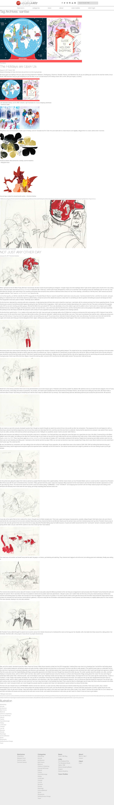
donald (37, 696)
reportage (13, 697)
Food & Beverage (5, 721)
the (38, 697)
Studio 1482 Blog (62, 756)
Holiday (2, 723)
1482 (1, 199)
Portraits (2, 732)
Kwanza (53, 199)
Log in (80, 763)
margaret (61, 199)
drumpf (45, 696)
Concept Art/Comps (5, 715)
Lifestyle (2, 726)
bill (17, 696)
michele (91, 696)
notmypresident (105, 696)
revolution (18, 697)
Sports (2, 737)
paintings (66, 199)
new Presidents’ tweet (24, 293)
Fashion (2, 719)
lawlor (56, 199)
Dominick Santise (14, 256)
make (76, 696)
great (51, 696)
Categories (36, 8)
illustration (48, 199)
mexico (87, 696)
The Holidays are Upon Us (18, 66)
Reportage (13, 249)
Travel (1, 743)
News (49, 8)
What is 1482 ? (83, 756)
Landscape (3, 724)
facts (48, 696)
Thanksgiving (79, 199)
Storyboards (3, 739)
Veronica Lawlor (21, 760)
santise (71, 199)
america (5, 696)
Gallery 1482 (61, 765)
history (57, 696)
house (60, 696)
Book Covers (3, 710)
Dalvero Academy (63, 771)
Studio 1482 (12, 70)
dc (25, 696)
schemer (27, 697)
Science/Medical (4, 736)
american (9, 696)
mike (94, 696)
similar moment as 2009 (36, 438)
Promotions (3, 63)
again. (4, 694)
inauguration (71, 696)
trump (41, 697)
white (68, 697)
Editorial (2, 717)
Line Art (2, 728)
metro (83, 696)
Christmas (13, 199)
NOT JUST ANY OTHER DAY (20, 252)
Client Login (91, 8)
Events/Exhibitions (5, 249)
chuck (19, 696)
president (5, 697)
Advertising (3, 704)
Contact (81, 758)
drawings (23, 199)
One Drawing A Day (63, 761)
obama (112, 696)
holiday (41, 199)
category (8, 199)
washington (64, 697)
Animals (2, 706)
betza (4, 199)
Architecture (3, 708)
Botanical (2, 712)
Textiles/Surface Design (6, 741)
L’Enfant (19, 312)
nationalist (98, 696)
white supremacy (74, 697)
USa (50, 697)
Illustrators (20, 8)
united (47, 697)
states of (32, 697)
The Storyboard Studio (64, 763)
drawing (41, 696)
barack (14, 696)
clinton (22, 696)
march (80, 696)
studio (74, 199)
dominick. (18, 199)
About (61, 8)
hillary (54, 696)
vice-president (55, 697)
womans (81, 697)
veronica (93, 199)
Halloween (32, 199)
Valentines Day (87, 199)
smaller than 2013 (8, 438)
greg (27, 199)
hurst (44, 199)
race (9, 697)
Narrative (2, 730)
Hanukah (37, 199)
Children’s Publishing (5, 713)
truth (44, 697)
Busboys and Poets (24, 289)
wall (60, 697)
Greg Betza (20, 756)
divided (28, 696)
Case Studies (75, 8)
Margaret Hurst (21, 758)
